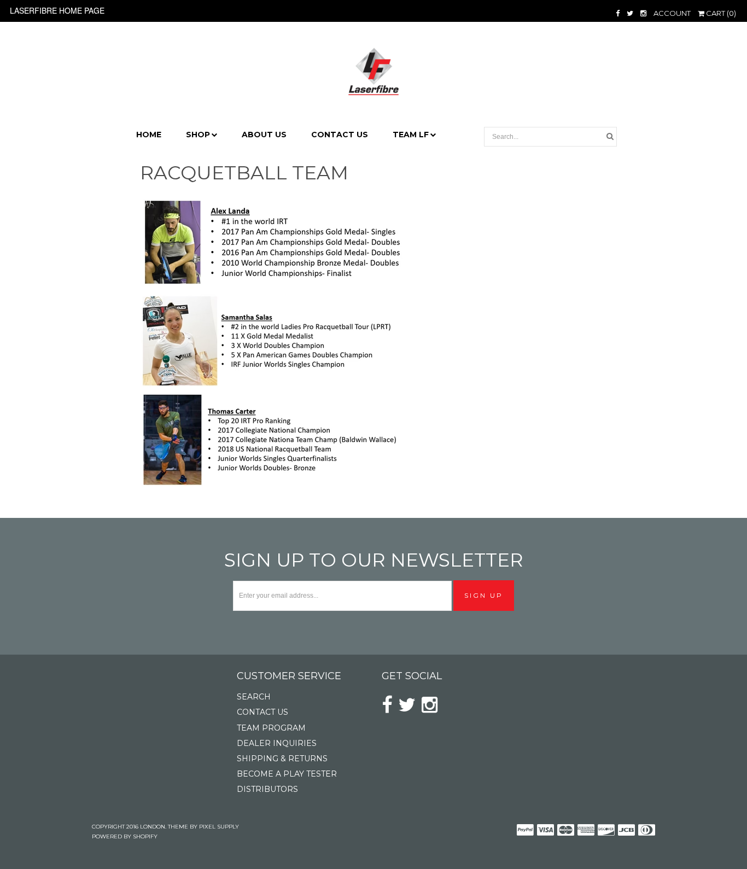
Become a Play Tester (287, 774)
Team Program (271, 728)
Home (148, 134)
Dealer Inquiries (277, 743)
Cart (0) (720, 13)
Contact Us (339, 134)
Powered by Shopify (124, 836)
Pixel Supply (219, 826)
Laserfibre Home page (57, 10)
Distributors (267, 789)
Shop (198, 134)
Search (254, 697)
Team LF (411, 134)
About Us (264, 134)
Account (672, 13)
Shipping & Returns (282, 758)
